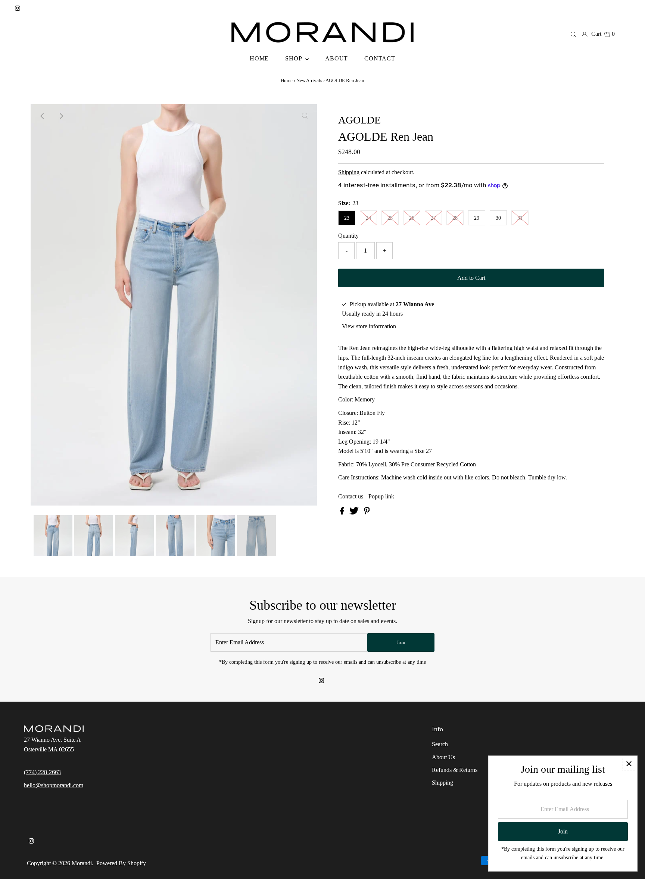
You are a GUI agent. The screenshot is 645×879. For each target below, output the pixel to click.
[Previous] (42, 116)
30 (498, 218)
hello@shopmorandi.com (53, 785)
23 (346, 218)
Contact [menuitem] (379, 58)
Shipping (348, 172)
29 (476, 218)
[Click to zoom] (305, 116)
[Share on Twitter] (354, 512)
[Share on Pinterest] (367, 512)
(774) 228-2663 (42, 772)
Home (287, 80)
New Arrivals (309, 80)
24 (368, 218)
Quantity (348, 235)
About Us (443, 757)
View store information (369, 326)
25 (390, 218)
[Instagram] (17, 9)
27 (433, 218)
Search (440, 744)
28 (455, 218)
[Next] (61, 116)
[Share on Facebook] (343, 512)
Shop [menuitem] (294, 58)
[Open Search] (573, 34)
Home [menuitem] (259, 58)
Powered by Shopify (121, 863)
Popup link (381, 497)
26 (411, 218)
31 (520, 218)
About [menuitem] (336, 58)
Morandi (82, 863)
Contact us (350, 497)
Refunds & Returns (454, 770)
